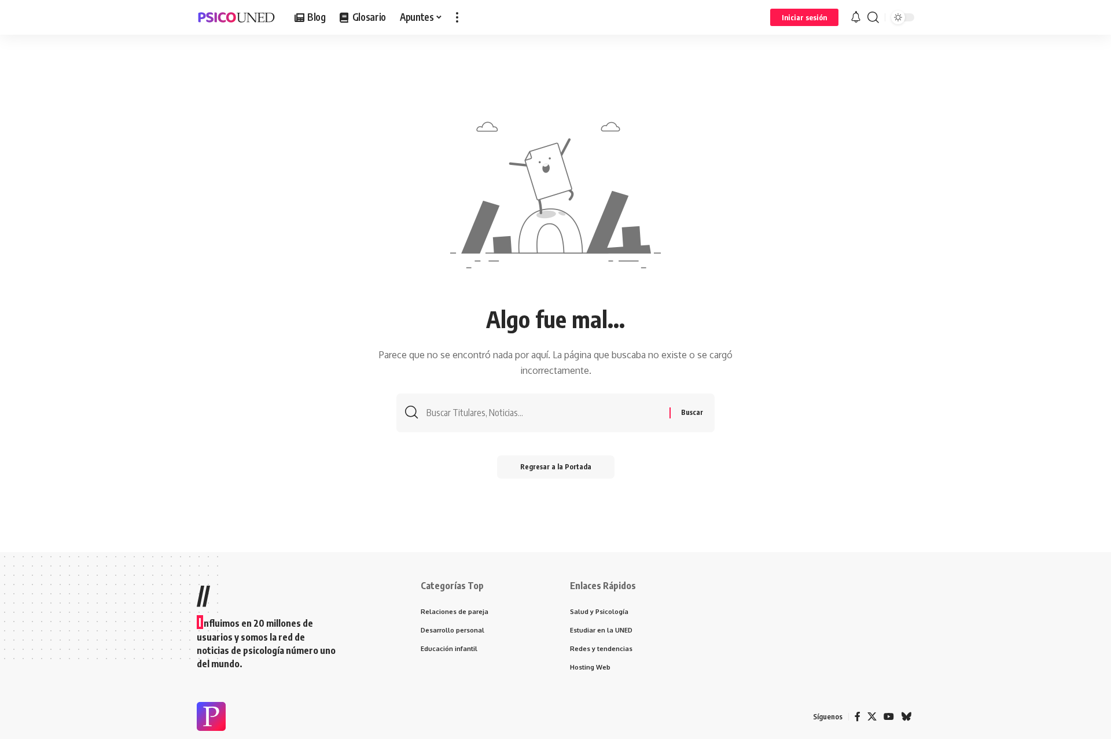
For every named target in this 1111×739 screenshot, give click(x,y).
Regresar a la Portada (555, 466)
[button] (457, 17)
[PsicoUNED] (236, 17)
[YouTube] (889, 717)
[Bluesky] (906, 717)
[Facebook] (857, 717)
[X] (872, 717)
